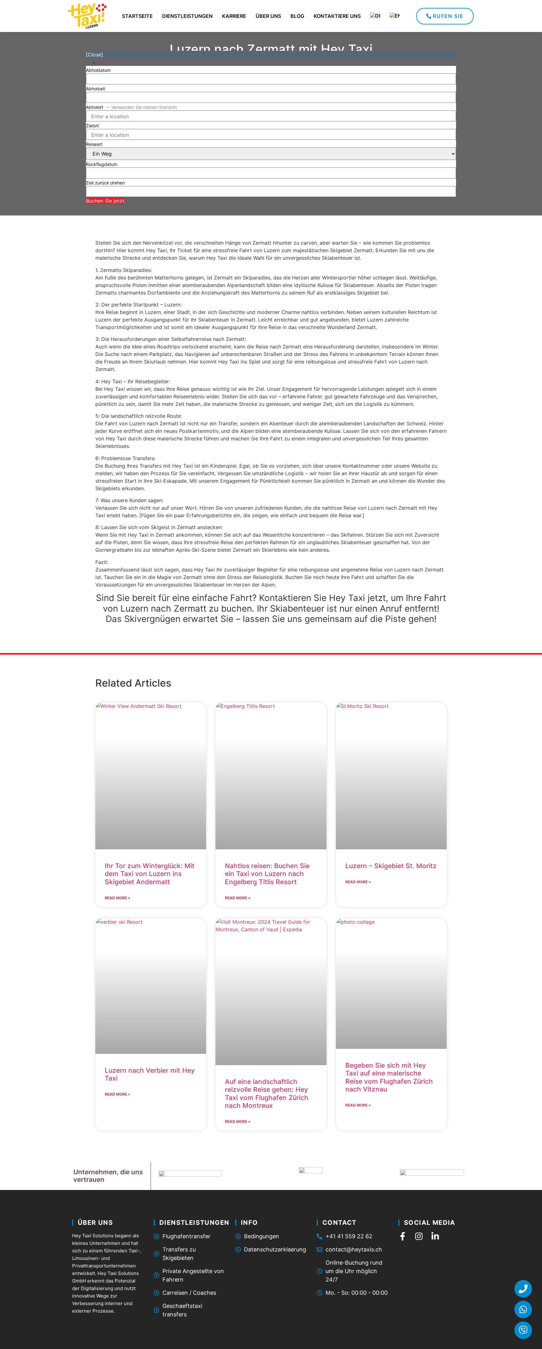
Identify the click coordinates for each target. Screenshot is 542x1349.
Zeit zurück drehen (105, 183)
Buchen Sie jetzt (105, 201)
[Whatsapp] (523, 1309)
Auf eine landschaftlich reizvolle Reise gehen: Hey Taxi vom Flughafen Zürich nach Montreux (266, 1093)
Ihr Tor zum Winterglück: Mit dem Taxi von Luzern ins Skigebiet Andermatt (149, 873)
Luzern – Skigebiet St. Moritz (391, 866)
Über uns (268, 16)
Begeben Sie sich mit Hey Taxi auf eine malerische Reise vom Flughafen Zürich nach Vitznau (389, 1077)
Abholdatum (98, 70)
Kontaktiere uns (337, 16)
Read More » (117, 897)
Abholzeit (95, 89)
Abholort (131, 107)
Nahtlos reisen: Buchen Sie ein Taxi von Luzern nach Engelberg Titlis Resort (267, 873)
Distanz (107, 62)
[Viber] (523, 1330)
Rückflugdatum (101, 164)
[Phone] (523, 1289)
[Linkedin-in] (435, 1236)
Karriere (234, 16)
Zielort (92, 126)
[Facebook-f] (402, 1236)
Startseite (137, 16)
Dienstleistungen (187, 16)
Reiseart (94, 144)
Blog (297, 16)
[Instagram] (419, 1236)
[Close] (94, 54)
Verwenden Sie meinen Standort (144, 107)
